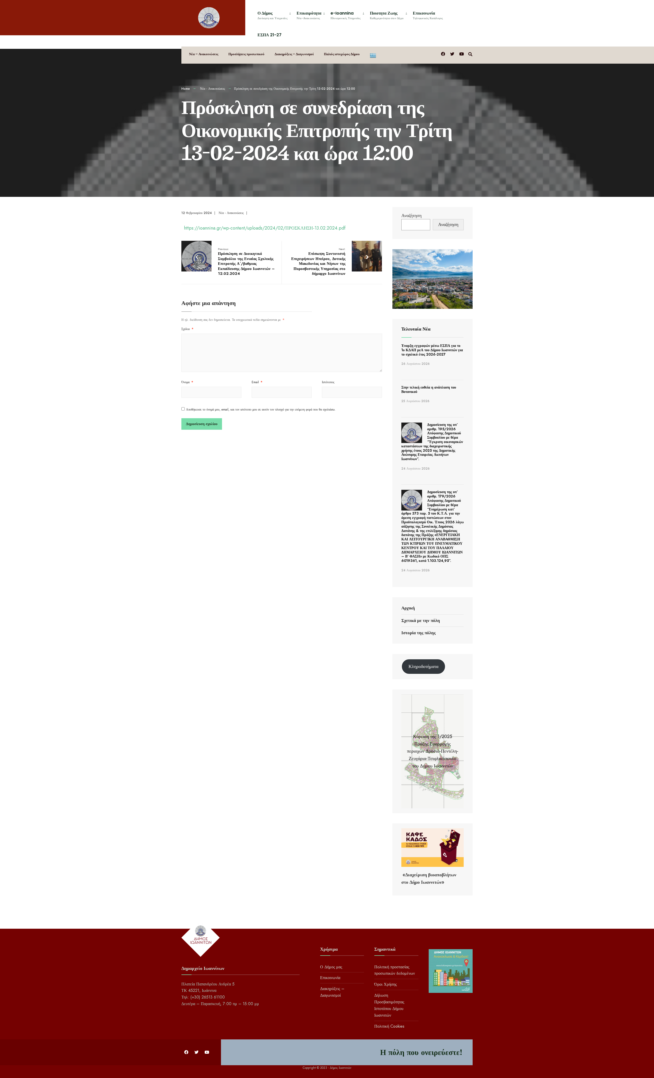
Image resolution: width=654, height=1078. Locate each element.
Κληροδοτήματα (423, 666)
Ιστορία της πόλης (418, 633)
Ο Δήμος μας (331, 967)
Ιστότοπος (328, 382)
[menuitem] (275, 14)
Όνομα (187, 382)
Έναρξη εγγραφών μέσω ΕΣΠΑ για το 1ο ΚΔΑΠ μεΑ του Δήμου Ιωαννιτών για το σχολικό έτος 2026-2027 (432, 350)
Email (257, 382)
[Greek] (373, 55)
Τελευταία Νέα (415, 329)
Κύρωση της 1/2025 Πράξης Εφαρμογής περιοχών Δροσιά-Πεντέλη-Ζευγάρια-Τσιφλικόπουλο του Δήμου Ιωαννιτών (432, 751)
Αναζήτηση (411, 215)
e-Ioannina (346, 15)
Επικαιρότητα (309, 15)
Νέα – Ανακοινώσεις (203, 54)
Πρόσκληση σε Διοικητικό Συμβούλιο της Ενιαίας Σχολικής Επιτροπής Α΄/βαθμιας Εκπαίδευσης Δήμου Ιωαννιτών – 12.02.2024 (246, 262)
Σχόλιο (187, 329)
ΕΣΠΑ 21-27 (270, 35)
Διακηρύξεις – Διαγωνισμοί (294, 54)
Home (185, 88)
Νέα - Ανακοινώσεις (212, 88)
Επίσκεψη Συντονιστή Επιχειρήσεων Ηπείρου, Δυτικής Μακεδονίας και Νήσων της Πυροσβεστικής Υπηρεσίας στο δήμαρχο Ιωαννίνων (318, 262)
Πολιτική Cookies (389, 1026)
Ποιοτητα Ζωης (387, 15)
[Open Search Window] (470, 53)
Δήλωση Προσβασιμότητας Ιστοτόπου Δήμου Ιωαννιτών (389, 1005)
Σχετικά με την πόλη (420, 620)
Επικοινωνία (428, 15)
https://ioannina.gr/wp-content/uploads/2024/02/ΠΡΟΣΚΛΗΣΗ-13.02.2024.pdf (264, 228)
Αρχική (408, 608)
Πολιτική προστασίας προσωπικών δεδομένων (394, 970)
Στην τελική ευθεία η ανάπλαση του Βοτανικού (428, 389)
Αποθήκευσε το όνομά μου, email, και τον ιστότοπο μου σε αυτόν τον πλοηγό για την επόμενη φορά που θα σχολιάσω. (261, 409)
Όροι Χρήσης (385, 984)
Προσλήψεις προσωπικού (246, 54)
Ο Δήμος (272, 15)
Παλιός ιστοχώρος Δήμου (342, 54)
